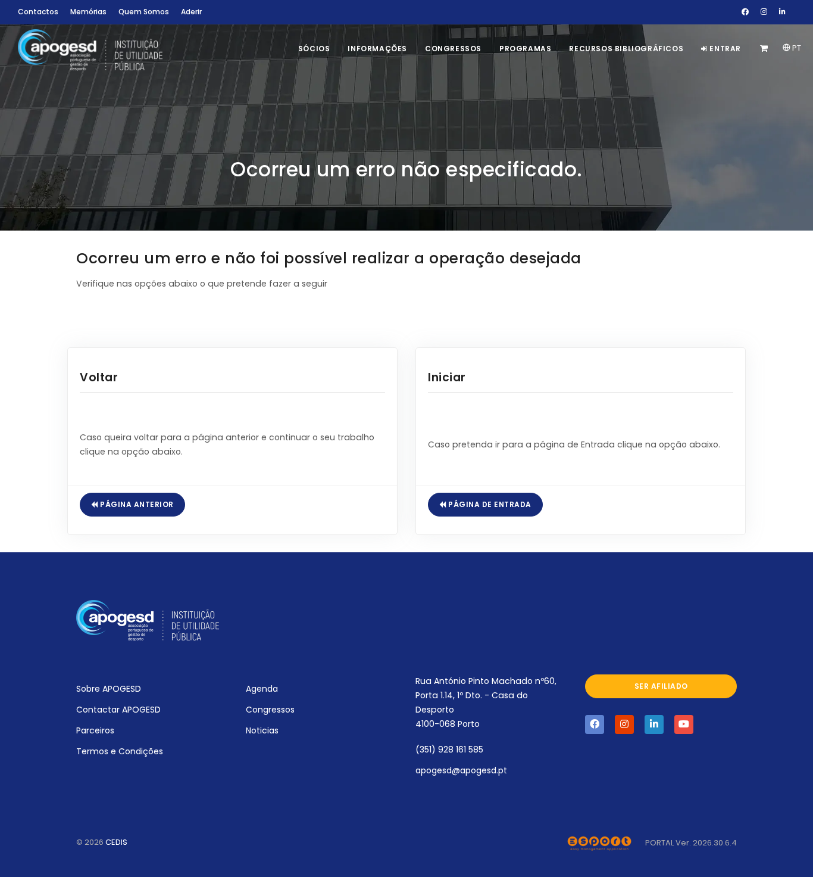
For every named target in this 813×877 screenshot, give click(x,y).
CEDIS (116, 842)
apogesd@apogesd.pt (461, 770)
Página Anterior (136, 504)
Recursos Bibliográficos (626, 48)
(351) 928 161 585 (449, 749)
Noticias (262, 730)
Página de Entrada (488, 504)
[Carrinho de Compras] (765, 49)
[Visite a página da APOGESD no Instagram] (624, 724)
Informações (377, 48)
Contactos (38, 12)
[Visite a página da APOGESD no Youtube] (683, 724)
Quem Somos (143, 12)
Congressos (453, 48)
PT (795, 48)
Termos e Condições (119, 751)
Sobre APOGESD (108, 689)
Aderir (191, 12)
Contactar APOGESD (118, 710)
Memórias (88, 12)
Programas (525, 48)
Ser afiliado (661, 686)
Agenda (262, 689)
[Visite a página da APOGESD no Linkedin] (654, 724)
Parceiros (95, 730)
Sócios (314, 48)
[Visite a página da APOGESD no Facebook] (594, 724)
